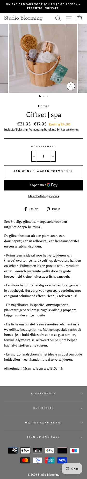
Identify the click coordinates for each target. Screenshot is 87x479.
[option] (43, 6)
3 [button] (48, 97)
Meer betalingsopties (43, 196)
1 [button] (40, 96)
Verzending (36, 129)
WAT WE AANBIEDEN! (43, 422)
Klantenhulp (43, 393)
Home (42, 106)
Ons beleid (43, 408)
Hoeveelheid (43, 146)
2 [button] (44, 97)
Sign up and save (43, 436)
